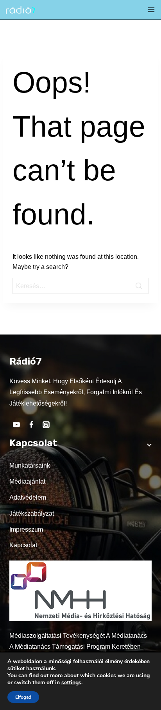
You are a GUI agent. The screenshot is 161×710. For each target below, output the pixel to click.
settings (71, 682)
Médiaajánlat (27, 481)
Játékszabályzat (31, 513)
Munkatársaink (29, 465)
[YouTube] (16, 425)
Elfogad (23, 697)
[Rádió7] (20, 10)
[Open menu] (151, 10)
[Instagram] (46, 425)
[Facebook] (31, 425)
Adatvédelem (27, 497)
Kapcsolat (23, 545)
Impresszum (26, 529)
